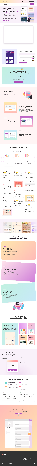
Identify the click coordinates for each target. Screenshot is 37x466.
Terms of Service (33, 463)
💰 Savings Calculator (24, 459)
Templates (30, 458)
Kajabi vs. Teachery (24, 457)
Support (29, 456)
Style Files (30, 457)
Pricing (29, 455)
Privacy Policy (30, 463)
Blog (29, 459)
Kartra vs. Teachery (24, 458)
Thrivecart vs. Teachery (24, 456)
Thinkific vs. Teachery (24, 455)
